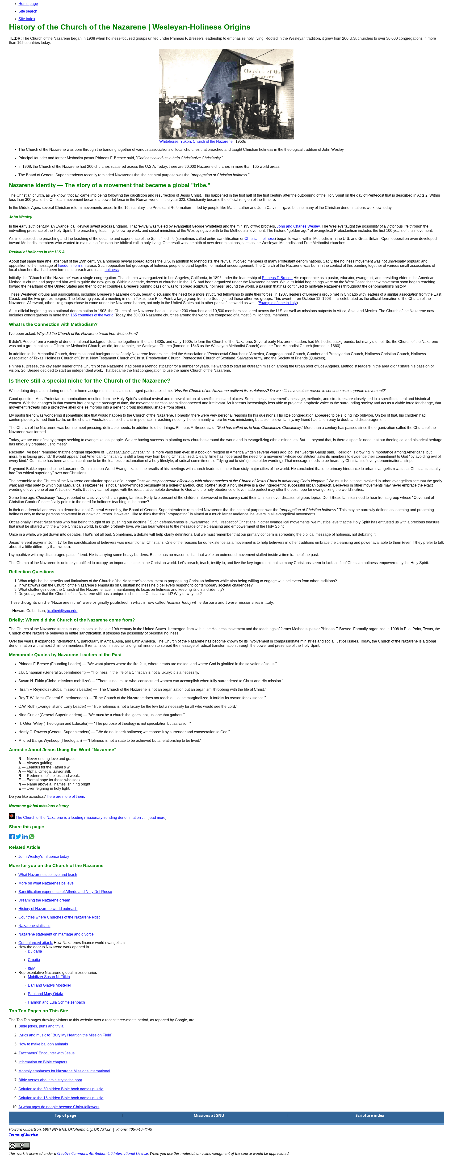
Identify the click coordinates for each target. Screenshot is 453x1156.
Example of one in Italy (278, 303)
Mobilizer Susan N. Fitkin (49, 977)
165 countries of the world (92, 315)
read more (156, 817)
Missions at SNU (209, 1115)
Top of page (65, 1115)
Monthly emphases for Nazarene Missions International (64, 1071)
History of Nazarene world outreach (47, 909)
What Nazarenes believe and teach (47, 875)
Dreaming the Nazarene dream (44, 900)
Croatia (34, 960)
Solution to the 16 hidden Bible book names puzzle (60, 1098)
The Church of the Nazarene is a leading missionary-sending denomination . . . (81, 817)
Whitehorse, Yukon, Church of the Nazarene (196, 141)
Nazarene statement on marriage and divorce (56, 934)
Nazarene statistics (34, 926)
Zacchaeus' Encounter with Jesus (46, 1053)
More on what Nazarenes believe (46, 883)
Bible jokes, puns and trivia (40, 1026)
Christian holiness (259, 239)
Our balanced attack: (35, 943)
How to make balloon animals (43, 1044)
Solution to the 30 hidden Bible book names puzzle (60, 1089)
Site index (26, 19)
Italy (31, 968)
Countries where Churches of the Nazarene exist (59, 917)
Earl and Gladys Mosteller (49, 985)
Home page (28, 4)
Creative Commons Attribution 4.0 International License (102, 1153)
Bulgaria (35, 951)
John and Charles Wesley (298, 226)
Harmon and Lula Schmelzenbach (56, 1002)
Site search (27, 11)
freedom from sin (72, 265)
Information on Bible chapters (42, 1062)
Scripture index (370, 1115)
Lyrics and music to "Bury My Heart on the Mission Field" (65, 1035)
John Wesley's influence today (43, 856)
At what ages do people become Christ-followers (58, 1107)
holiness (112, 270)
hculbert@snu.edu (62, 611)
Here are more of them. (66, 796)
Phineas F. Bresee (277, 278)
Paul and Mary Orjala (45, 994)
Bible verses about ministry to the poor (50, 1080)
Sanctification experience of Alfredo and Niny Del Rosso (65, 892)
